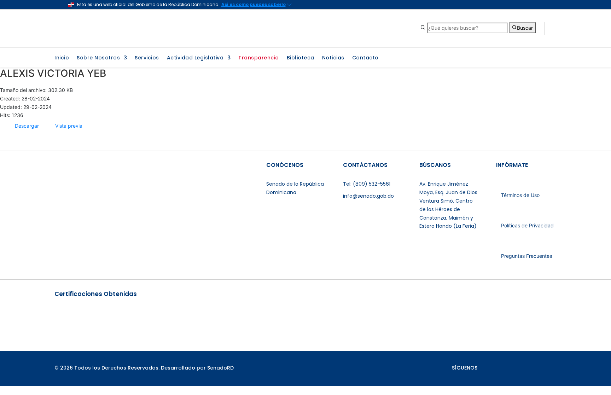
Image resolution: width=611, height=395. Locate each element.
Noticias (333, 58)
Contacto (365, 58)
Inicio (61, 58)
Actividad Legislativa (195, 58)
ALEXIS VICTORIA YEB (53, 73)
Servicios (147, 58)
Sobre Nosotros (98, 58)
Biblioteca (300, 58)
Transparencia (258, 58)
